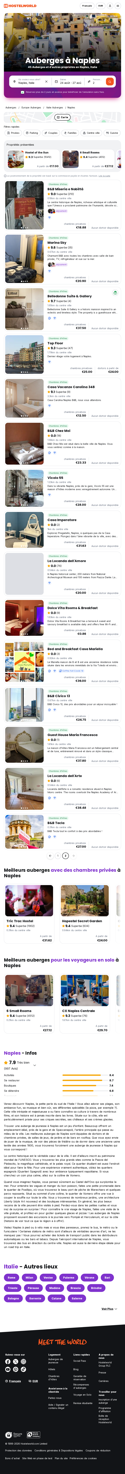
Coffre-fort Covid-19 (72, 671)
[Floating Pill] (50, 856)
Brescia (76, 1288)
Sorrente (35, 1298)
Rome (11, 1277)
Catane (56, 1298)
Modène (54, 1288)
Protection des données (18, 1450)
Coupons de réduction (98, 1450)
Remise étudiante (82, 1403)
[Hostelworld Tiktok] (23, 1369)
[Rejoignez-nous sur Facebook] (7, 1361)
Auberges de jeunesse (55, 1361)
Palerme (68, 1277)
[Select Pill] (110, 6)
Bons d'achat (12, 1458)
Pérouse (33, 1288)
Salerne (77, 1298)
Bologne (13, 1298)
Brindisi (96, 1288)
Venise (48, 1277)
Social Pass (79, 1360)
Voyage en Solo (82, 1394)
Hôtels (51, 1369)
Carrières (104, 1381)
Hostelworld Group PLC (105, 1364)
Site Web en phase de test (37, 1458)
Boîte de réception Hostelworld (105, 1419)
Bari (107, 1277)
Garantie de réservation (79, 1378)
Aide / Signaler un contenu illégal (58, 1406)
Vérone (89, 1277)
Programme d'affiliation (105, 1410)
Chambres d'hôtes (58, 184)
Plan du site (61, 1458)
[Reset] (46, 81)
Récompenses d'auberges (81, 1386)
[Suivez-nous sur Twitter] (15, 1361)
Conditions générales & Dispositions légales (59, 1450)
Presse (102, 1372)
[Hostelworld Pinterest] (15, 1369)
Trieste (12, 1288)
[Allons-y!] (110, 81)
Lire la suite (104, 176)
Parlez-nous (55, 1398)
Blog (75, 1369)
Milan (29, 1277)
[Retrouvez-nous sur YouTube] (7, 1369)
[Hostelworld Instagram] (23, 1361)
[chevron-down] (35, 1065)
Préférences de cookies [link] (83, 1458)
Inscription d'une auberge (108, 1401)
